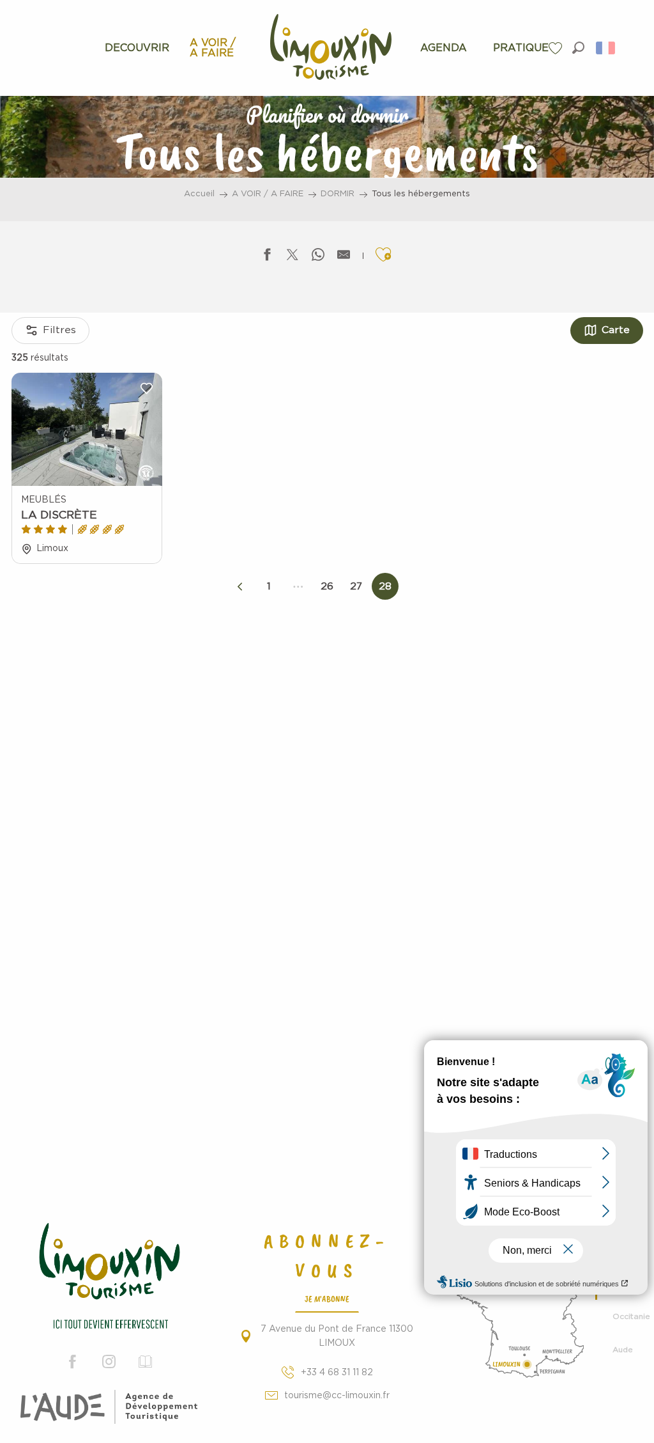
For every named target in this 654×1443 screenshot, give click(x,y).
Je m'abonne (327, 1298)
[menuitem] (137, 48)
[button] (578, 47)
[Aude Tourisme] (108, 1407)
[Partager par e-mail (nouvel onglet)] (343, 257)
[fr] (606, 48)
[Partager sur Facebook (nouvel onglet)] (267, 257)
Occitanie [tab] (628, 1316)
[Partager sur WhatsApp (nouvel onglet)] (318, 257)
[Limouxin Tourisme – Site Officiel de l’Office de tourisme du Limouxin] (108, 1277)
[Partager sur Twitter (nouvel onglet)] (292, 257)
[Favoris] (557, 48)
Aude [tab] (622, 1349)
